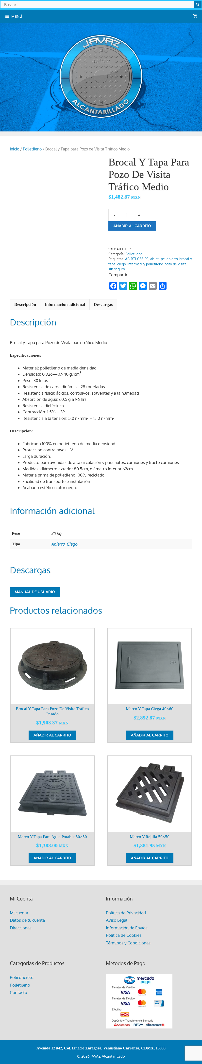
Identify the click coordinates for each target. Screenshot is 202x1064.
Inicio (14, 149)
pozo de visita (175, 264)
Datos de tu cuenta (27, 920)
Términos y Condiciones (128, 942)
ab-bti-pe (157, 259)
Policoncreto (22, 977)
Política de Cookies (123, 935)
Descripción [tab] (25, 304)
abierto (172, 259)
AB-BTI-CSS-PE (137, 259)
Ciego (72, 544)
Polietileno (32, 149)
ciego (121, 264)
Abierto (58, 544)
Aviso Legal (116, 920)
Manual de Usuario (35, 591)
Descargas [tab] (103, 304)
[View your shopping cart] (195, 16)
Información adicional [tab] (65, 304)
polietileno (154, 264)
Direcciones (21, 927)
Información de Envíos (127, 927)
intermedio (135, 264)
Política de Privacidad (126, 912)
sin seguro (116, 269)
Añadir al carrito (132, 225)
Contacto (18, 992)
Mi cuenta (19, 912)
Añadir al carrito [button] (52, 735)
